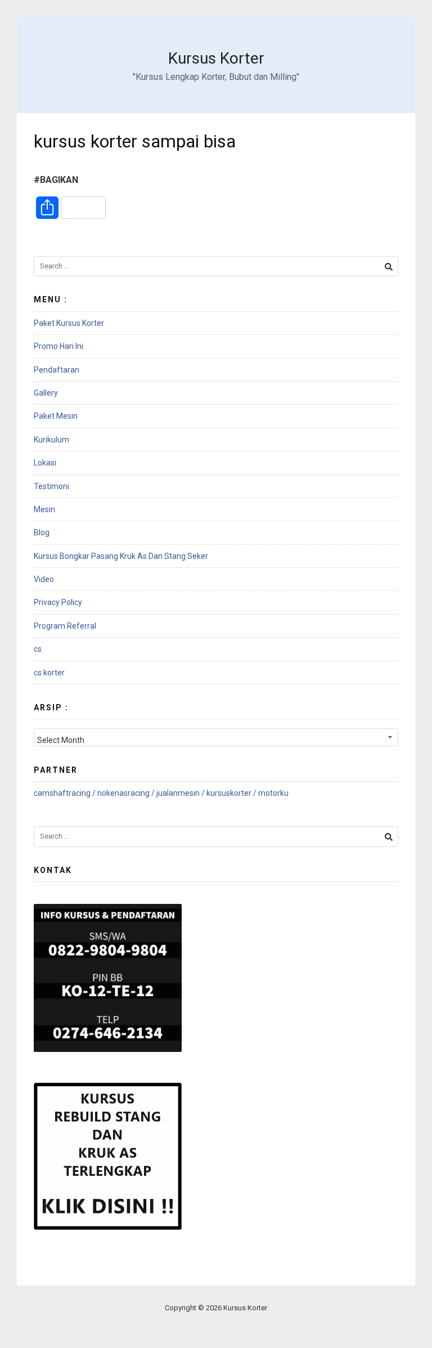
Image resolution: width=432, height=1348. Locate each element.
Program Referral (65, 625)
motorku (273, 793)
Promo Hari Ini (58, 346)
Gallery (46, 392)
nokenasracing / (126, 793)
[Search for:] (216, 266)
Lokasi (45, 462)
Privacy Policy (58, 602)
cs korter (49, 672)
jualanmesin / (181, 793)
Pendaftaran (56, 369)
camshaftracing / (65, 793)
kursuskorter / (232, 793)
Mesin (44, 509)
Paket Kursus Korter (69, 323)
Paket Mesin (56, 415)
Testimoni (51, 486)
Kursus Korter (216, 58)
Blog (42, 532)
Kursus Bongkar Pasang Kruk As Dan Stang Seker (121, 556)
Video (44, 579)
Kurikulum (51, 439)
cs (38, 648)
